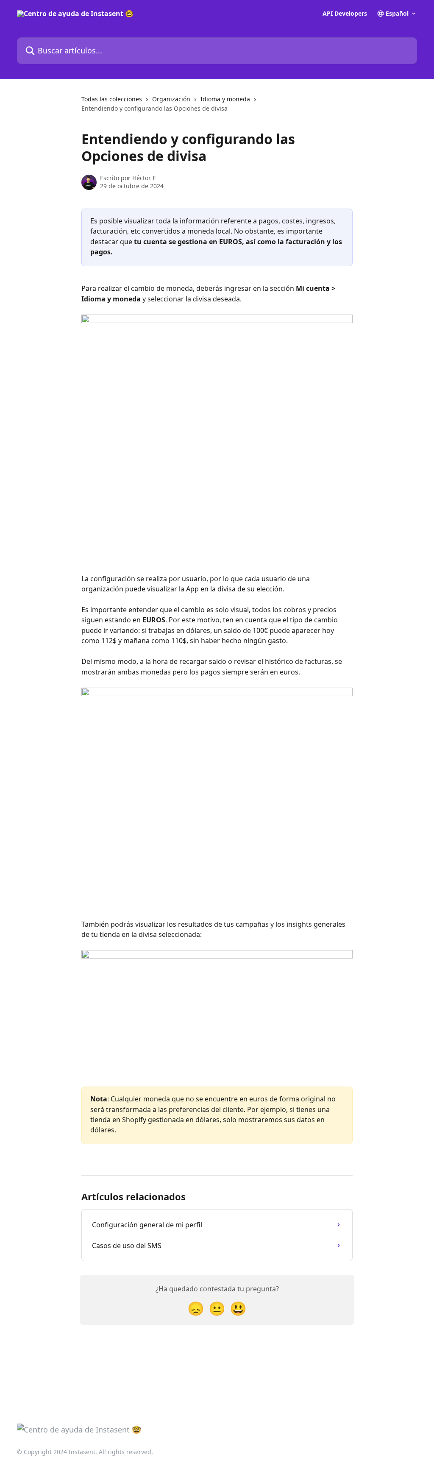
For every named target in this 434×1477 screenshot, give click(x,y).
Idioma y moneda (225, 99)
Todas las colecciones (111, 99)
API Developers (345, 14)
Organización (171, 99)
